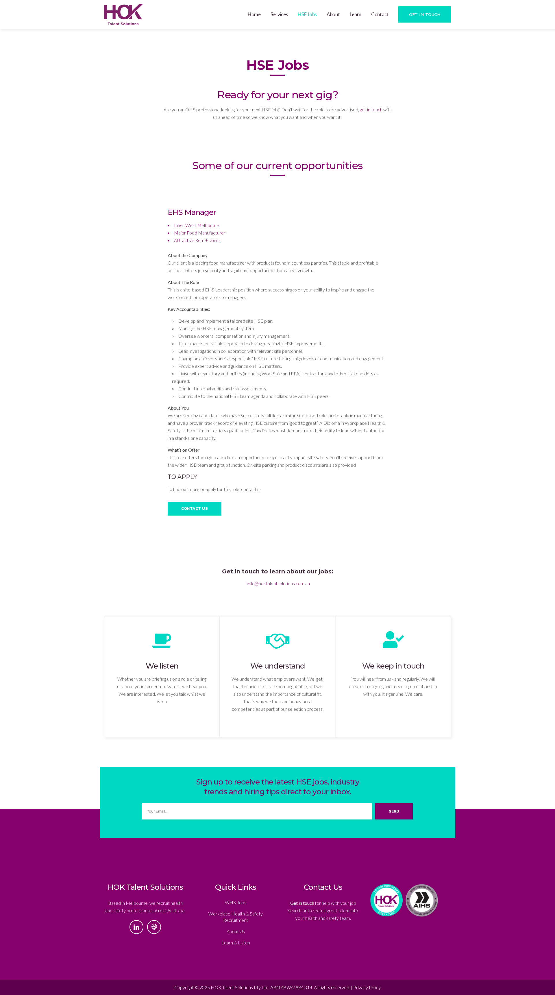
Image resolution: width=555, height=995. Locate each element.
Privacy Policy (367, 987)
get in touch (371, 109)
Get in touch (302, 903)
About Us (236, 931)
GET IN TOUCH (424, 14)
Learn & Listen (235, 942)
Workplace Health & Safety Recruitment (235, 917)
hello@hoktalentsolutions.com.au (277, 583)
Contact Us (194, 508)
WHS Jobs (235, 902)
